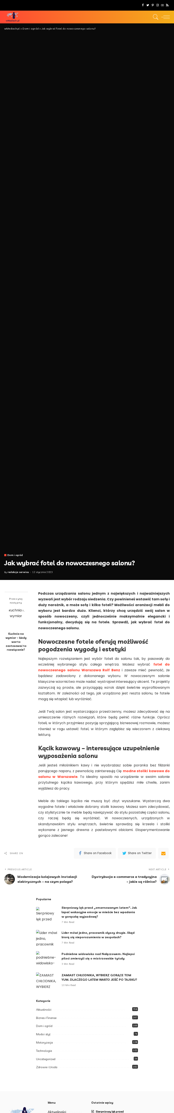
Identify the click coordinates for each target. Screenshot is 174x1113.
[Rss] (167, 5)
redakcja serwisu (18, 572)
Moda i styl (43, 1034)
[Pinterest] (152, 5)
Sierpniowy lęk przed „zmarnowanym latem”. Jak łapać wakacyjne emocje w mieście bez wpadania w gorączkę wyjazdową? (99, 912)
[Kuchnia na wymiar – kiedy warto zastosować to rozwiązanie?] (16, 618)
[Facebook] (142, 5)
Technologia (44, 1051)
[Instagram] (157, 5)
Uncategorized (45, 1059)
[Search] (154, 17)
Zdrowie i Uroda (46, 1067)
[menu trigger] (164, 17)
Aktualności (43, 1009)
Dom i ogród (15, 555)
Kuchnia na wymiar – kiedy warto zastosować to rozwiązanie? (16, 642)
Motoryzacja (44, 1042)
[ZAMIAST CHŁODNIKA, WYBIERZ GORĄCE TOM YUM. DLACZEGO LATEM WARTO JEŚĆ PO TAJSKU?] (46, 980)
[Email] (163, 853)
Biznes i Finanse (46, 1018)
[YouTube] (162, 5)
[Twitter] (147, 5)
